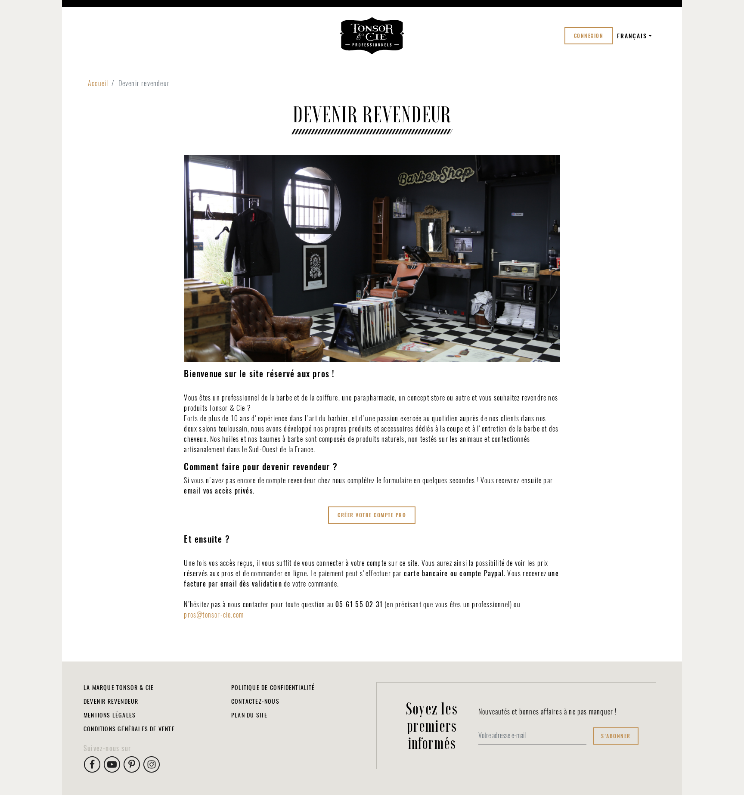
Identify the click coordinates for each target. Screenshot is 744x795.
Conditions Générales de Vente (129, 729)
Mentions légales (110, 715)
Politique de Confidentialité (273, 687)
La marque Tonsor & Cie (119, 687)
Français (632, 36)
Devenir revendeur (111, 701)
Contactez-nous (255, 701)
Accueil (98, 83)
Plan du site (249, 715)
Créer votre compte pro (372, 515)
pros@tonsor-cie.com (214, 614)
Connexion (589, 35)
